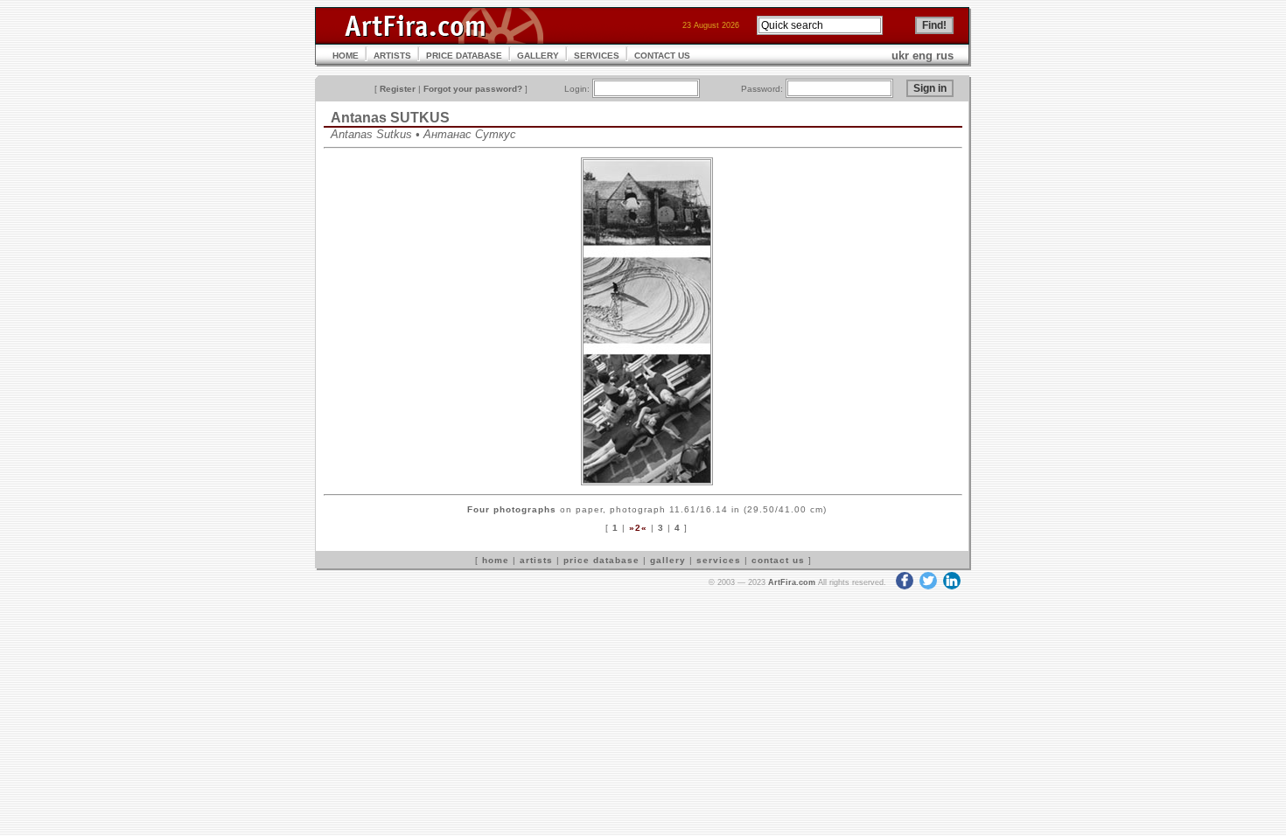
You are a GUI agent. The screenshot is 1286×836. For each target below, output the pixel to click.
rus (945, 55)
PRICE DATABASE (464, 55)
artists (536, 560)
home (495, 560)
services (718, 560)
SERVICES (596, 55)
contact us (778, 560)
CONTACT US (662, 55)
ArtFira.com (791, 582)
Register (398, 89)
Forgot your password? (472, 89)
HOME (345, 55)
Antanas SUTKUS (390, 117)
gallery (668, 560)
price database (601, 560)
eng (922, 55)
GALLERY (538, 55)
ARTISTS (392, 55)
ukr (900, 55)
